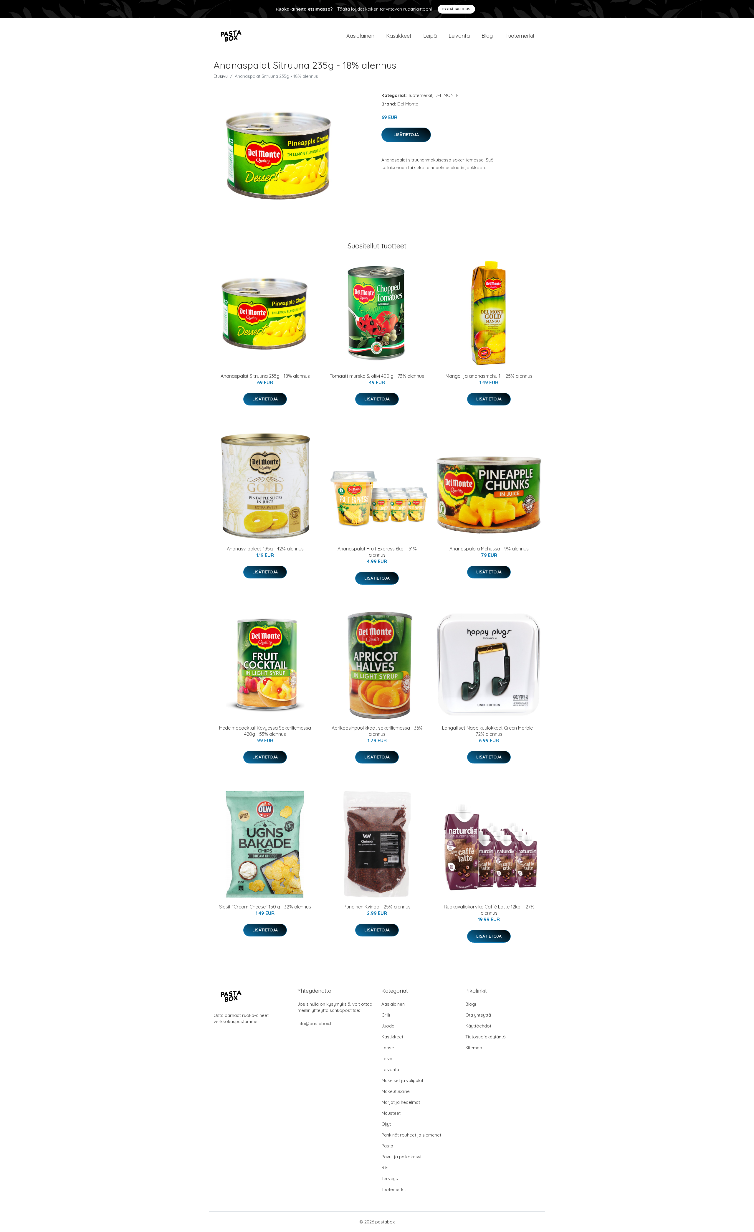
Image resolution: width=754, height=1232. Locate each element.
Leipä (430, 35)
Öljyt (386, 1124)
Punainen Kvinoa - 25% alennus (377, 907)
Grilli (385, 1015)
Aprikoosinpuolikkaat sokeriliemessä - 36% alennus (377, 731)
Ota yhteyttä (478, 1015)
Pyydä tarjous (456, 9)
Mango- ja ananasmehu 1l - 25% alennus (489, 376)
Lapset (388, 1047)
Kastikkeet (398, 35)
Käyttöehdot (478, 1026)
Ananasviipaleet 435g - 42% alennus (265, 549)
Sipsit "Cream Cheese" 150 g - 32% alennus (265, 907)
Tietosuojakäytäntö (485, 1037)
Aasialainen (360, 35)
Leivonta (459, 35)
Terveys (389, 1178)
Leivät (387, 1058)
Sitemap (473, 1047)
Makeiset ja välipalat (402, 1080)
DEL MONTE (446, 95)
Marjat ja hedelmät (400, 1102)
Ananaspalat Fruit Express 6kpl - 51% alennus (377, 552)
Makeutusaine (395, 1091)
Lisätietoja (406, 134)
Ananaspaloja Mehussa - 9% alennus (489, 549)
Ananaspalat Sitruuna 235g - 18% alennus (265, 376)
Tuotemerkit (520, 35)
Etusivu (221, 76)
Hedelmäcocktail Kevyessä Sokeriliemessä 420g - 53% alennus (265, 731)
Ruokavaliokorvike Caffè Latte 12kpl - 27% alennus (489, 910)
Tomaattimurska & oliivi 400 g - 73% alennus (377, 376)
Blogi (488, 35)
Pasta (387, 1146)
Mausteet (391, 1113)
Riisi (385, 1167)
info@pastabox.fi (315, 1023)
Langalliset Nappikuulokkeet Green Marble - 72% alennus (489, 731)
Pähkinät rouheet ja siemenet (411, 1135)
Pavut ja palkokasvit (402, 1157)
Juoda (387, 1026)
